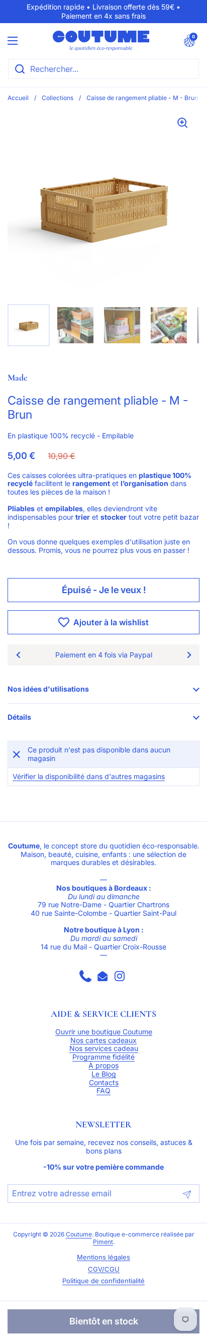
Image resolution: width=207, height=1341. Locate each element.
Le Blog (103, 1074)
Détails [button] (19, 717)
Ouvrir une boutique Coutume (103, 1032)
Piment (103, 1242)
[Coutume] (101, 41)
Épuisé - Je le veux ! (104, 590)
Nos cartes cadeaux (103, 1040)
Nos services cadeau (103, 1048)
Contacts (104, 1083)
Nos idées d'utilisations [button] (48, 689)
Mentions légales (103, 1257)
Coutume (79, 1234)
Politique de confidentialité (103, 1281)
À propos (103, 1066)
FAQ (103, 1091)
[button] (189, 41)
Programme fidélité (103, 1057)
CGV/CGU (104, 1269)
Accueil (18, 98)
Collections (57, 98)
